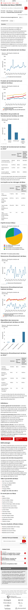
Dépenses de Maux (19, 439)
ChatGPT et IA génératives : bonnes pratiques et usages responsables (11, 553)
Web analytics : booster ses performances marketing (9, 558)
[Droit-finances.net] (20, 603)
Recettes (3, 24)
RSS (13, 593)
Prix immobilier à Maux (7, 500)
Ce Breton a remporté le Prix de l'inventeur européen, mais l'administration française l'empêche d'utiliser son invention (14, 582)
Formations (6, 549)
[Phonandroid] (20, 608)
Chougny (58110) (6, 488)
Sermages (3, 12)
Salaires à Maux (6, 498)
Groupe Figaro (9, 594)
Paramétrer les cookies (21, 591)
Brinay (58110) (5, 486)
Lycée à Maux (5, 509)
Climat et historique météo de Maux (11, 503)
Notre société (16, 590)
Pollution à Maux (6, 521)
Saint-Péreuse (9, 10)
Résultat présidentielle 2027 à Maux (11, 526)
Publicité (21, 590)
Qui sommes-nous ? (5, 590)
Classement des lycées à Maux (10, 507)
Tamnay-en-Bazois (18, 10)
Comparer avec (4, 20)
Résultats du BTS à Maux (8, 532)
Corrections (17, 593)
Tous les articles (9, 593)
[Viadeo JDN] (20, 606)
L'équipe (11, 590)
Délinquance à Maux (7, 519)
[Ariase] (7, 608)
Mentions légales (23, 593)
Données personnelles (12, 591)
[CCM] (20, 600)
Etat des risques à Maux (8, 515)
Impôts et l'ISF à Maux (7, 502)
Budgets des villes (7, 3)
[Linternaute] (7, 603)
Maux (17, 3)
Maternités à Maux (6, 513)
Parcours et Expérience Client (9, 563)
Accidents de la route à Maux (9, 505)
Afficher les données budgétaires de (9, 17)
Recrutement (4, 591)
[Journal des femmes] (7, 600)
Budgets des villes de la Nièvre (10, 490)
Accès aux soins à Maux (8, 517)
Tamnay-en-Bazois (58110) (9, 483)
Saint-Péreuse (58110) (7, 481)
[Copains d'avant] (7, 606)
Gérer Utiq (3, 593)
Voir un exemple (23, 543)
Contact (25, 590)
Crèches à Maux (6, 511)
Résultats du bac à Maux (8, 528)
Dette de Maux (7, 438)
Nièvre (13, 3)
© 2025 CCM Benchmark (17, 594)
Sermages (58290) (6, 484)
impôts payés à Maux (14, 253)
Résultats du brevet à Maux (9, 530)
